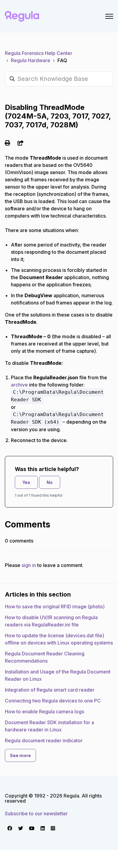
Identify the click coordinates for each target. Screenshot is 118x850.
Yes (26, 482)
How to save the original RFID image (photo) (55, 606)
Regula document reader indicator (44, 740)
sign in (28, 565)
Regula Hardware (30, 60)
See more (20, 755)
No (50, 482)
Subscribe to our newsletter (36, 813)
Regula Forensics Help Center (38, 53)
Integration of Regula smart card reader (49, 690)
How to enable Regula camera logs (44, 711)
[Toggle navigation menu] (109, 16)
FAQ (62, 60)
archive (20, 385)
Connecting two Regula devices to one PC (53, 701)
